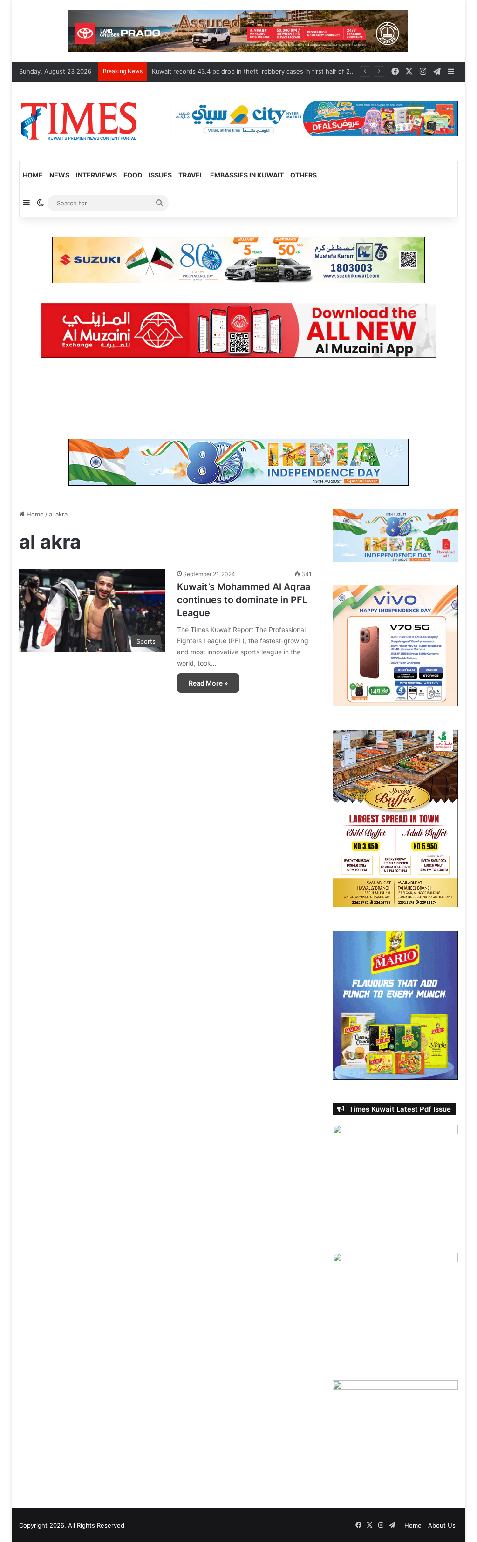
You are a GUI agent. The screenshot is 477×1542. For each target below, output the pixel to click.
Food (132, 175)
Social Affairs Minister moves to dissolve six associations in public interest (260, 71)
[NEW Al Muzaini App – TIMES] (238, 329)
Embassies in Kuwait (247, 175)
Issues (160, 175)
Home (33, 175)
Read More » (208, 683)
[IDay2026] (238, 461)
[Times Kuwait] (78, 121)
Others (303, 175)
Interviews (96, 175)
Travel (191, 175)
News (59, 175)
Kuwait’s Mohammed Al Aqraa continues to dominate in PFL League (243, 599)
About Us (442, 1525)
